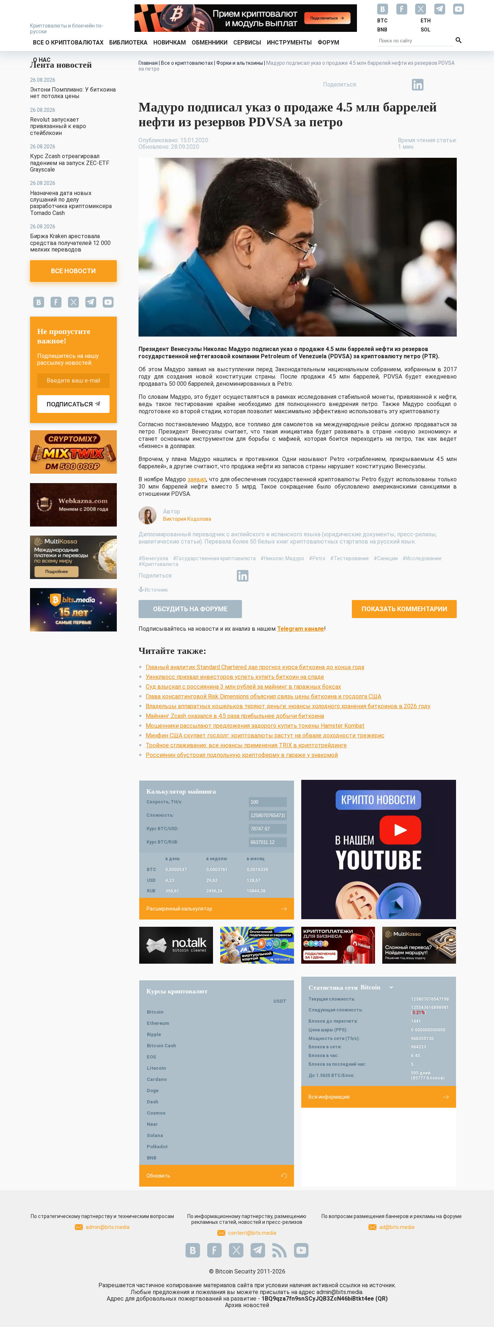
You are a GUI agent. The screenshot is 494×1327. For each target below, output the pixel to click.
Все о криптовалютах (68, 42)
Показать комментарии (404, 609)
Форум (328, 42)
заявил (197, 479)
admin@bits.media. (339, 1292)
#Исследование (422, 558)
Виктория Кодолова (187, 519)
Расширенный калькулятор (179, 909)
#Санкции (386, 558)
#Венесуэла (153, 558)
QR (382, 1298)
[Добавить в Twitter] (384, 84)
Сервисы (247, 42)
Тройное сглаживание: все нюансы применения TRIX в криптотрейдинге (246, 745)
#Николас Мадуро (282, 558)
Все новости (73, 271)
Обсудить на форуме (190, 609)
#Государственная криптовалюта (214, 558)
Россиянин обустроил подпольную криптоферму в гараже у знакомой (242, 755)
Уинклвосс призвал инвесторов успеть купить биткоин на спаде (235, 676)
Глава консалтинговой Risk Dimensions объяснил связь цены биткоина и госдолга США (263, 696)
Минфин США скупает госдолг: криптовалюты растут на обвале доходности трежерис (265, 735)
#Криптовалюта (158, 564)
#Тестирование (349, 558)
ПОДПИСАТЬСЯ (70, 404)
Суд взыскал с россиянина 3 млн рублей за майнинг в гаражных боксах (243, 686)
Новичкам (169, 42)
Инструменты (289, 42)
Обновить (158, 1176)
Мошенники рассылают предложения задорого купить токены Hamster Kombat (255, 725)
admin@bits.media (107, 1227)
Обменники (209, 42)
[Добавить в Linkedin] (417, 84)
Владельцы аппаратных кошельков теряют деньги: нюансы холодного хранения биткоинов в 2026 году (288, 706)
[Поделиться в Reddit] (451, 84)
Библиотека (128, 42)
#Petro (317, 558)
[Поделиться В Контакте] (434, 84)
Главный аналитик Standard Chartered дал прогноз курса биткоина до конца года (255, 667)
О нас (42, 59)
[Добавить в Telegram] (401, 84)
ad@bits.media (396, 1227)
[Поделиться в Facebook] (368, 84)
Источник (156, 590)
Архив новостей (247, 1305)
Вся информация (329, 1097)
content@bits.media (252, 1233)
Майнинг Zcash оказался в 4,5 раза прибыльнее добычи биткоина (235, 716)
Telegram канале (300, 628)
